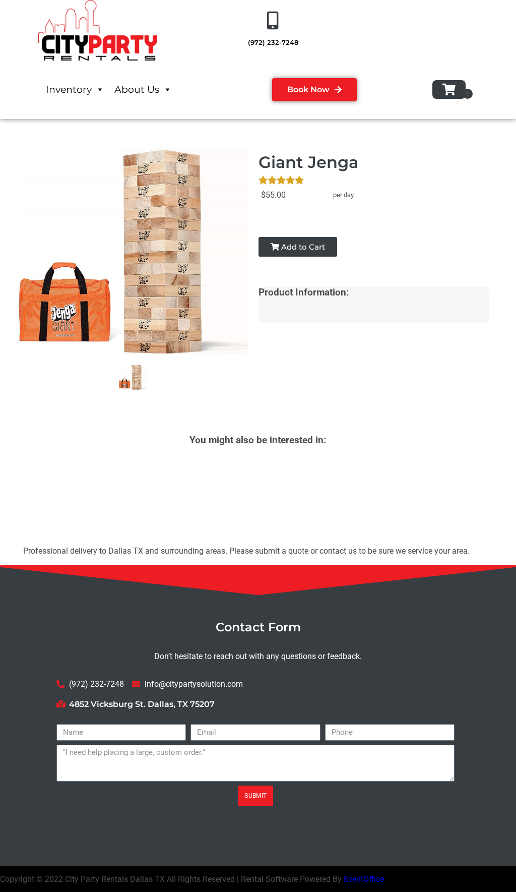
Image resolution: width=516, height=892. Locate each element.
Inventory (69, 89)
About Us (136, 89)
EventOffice (364, 879)
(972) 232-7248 (273, 42)
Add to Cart (302, 247)
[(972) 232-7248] (273, 21)
